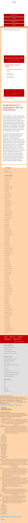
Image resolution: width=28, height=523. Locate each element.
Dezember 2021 (8, 211)
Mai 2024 (6, 191)
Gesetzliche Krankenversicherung (10, 353)
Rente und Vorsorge (8, 356)
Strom (5, 381)
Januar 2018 (7, 286)
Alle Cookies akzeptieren (16, 516)
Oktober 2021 (7, 215)
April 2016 (6, 321)
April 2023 (6, 198)
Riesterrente (6, 366)
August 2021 (7, 219)
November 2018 (8, 268)
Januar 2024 (7, 193)
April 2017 (6, 301)
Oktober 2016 (7, 312)
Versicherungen (8, 172)
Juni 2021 (6, 222)
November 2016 (8, 310)
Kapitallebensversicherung (9, 376)
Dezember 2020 (8, 231)
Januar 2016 (7, 327)
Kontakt (14, 24)
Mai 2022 (6, 208)
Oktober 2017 (7, 292)
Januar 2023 (7, 200)
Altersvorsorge (7, 362)
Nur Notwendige (4, 405)
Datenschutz (17, 339)
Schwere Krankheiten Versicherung (11, 364)
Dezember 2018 (8, 266)
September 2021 (8, 217)
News (14, 18)
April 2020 (6, 242)
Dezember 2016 (8, 308)
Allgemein (6, 170)
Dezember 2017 (8, 288)
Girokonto (6, 387)
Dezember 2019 (8, 248)
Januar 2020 (7, 246)
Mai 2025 (6, 184)
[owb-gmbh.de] (14, 2)
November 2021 (8, 213)
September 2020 (8, 233)
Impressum (7, 339)
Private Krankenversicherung (9, 351)
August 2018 (7, 274)
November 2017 (8, 290)
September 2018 (8, 272)
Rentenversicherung (8, 370)
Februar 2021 (7, 230)
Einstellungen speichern (5, 516)
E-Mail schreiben (10, 77)
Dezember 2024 (8, 186)
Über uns (14, 21)
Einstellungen (10, 405)
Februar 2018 (7, 285)
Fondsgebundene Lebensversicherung (11, 372)
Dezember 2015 (8, 329)
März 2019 (7, 261)
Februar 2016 (7, 325)
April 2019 (6, 259)
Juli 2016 (6, 318)
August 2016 (7, 316)
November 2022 (8, 202)
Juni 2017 (6, 297)
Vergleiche (14, 15)
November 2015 (8, 330)
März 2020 (7, 244)
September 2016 (8, 314)
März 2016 (7, 323)
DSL (5, 385)
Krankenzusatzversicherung (9, 347)
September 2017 (8, 294)
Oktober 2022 (7, 204)
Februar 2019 (7, 263)
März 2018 (7, 283)
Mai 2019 (6, 257)
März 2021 (7, 228)
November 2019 (8, 250)
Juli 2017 (6, 296)
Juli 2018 (6, 275)
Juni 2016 (6, 319)
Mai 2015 (6, 332)
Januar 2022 (7, 209)
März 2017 (7, 303)
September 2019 (8, 253)
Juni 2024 (6, 189)
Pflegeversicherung (7, 349)
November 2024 (8, 187)
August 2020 (7, 235)
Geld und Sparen (7, 379)
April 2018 (6, 281)
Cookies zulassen (18, 405)
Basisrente (6, 368)
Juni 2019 (6, 255)
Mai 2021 (6, 224)
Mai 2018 (6, 279)
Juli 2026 (6, 180)
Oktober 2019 (7, 252)
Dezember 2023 (8, 195)
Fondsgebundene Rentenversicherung (11, 374)
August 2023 (7, 197)
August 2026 (7, 178)
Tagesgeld (6, 389)
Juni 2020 (6, 239)
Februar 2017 (7, 305)
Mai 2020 (6, 241)
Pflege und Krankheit (8, 345)
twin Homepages (19, 341)
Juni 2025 (6, 182)
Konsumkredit (6, 391)
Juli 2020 (6, 237)
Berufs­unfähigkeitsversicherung (10, 358)
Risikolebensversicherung (9, 360)
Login (9, 341)
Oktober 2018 (7, 270)
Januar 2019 (7, 264)
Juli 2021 (6, 220)
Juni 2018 (6, 277)
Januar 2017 (7, 307)
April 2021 (6, 226)
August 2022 (7, 206)
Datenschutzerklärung (6, 409)
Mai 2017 (6, 299)
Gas (4, 383)
